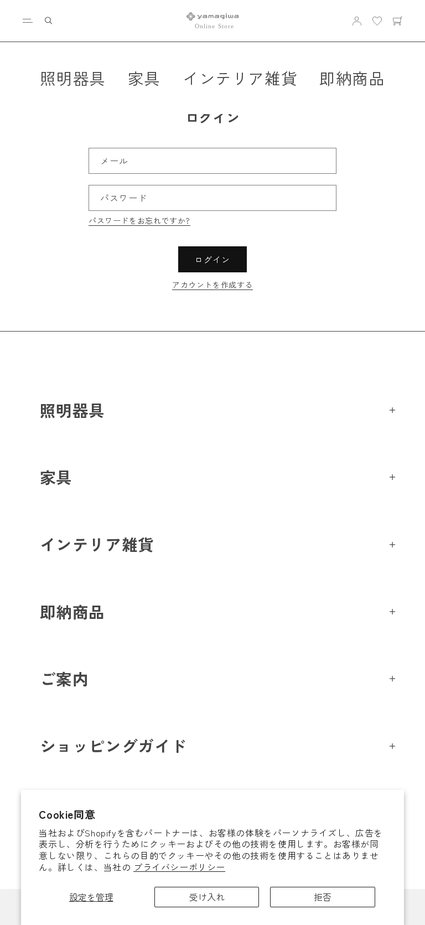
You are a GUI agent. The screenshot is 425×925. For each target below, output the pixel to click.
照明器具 (72, 77)
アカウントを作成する (212, 284)
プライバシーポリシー (179, 867)
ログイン (212, 259)
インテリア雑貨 (240, 77)
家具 (144, 77)
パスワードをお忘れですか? (139, 220)
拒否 (322, 896)
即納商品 (352, 77)
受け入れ (207, 896)
